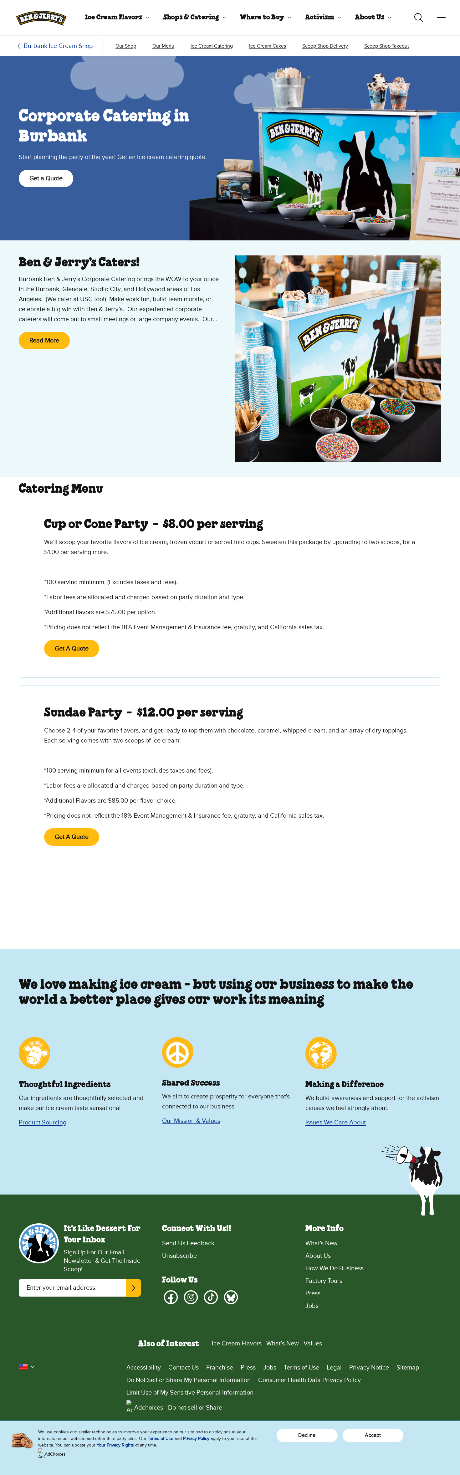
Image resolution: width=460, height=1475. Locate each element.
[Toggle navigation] (441, 17)
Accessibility (143, 1367)
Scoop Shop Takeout (386, 46)
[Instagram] (191, 1297)
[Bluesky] (231, 1297)
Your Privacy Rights (115, 1445)
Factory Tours (323, 1281)
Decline (306, 1435)
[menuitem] (115, 17)
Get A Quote (72, 648)
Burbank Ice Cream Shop (58, 46)
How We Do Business (334, 1268)
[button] (27, 1366)
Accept (373, 1435)
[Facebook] (171, 1297)
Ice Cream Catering (212, 46)
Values (313, 1343)
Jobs (312, 1306)
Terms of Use (301, 1367)
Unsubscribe (179, 1256)
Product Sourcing (42, 1122)
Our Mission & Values (191, 1121)
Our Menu (163, 46)
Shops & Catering (191, 17)
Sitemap (407, 1367)
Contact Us (183, 1367)
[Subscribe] (133, 1288)
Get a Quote (46, 178)
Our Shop (125, 46)
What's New (321, 1243)
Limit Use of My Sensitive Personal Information (189, 1392)
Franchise (219, 1367)
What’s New (282, 1343)
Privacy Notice (369, 1367)
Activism (319, 17)
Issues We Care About (335, 1122)
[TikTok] (211, 1297)
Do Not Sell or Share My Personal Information (188, 1380)
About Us (369, 17)
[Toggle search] (418, 17)
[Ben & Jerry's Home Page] (41, 18)
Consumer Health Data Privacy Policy (309, 1380)
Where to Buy (262, 17)
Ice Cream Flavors (113, 17)
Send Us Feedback (188, 1243)
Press (312, 1293)
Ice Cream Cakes (267, 46)
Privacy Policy (196, 1438)
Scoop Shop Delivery (325, 46)
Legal (334, 1367)
